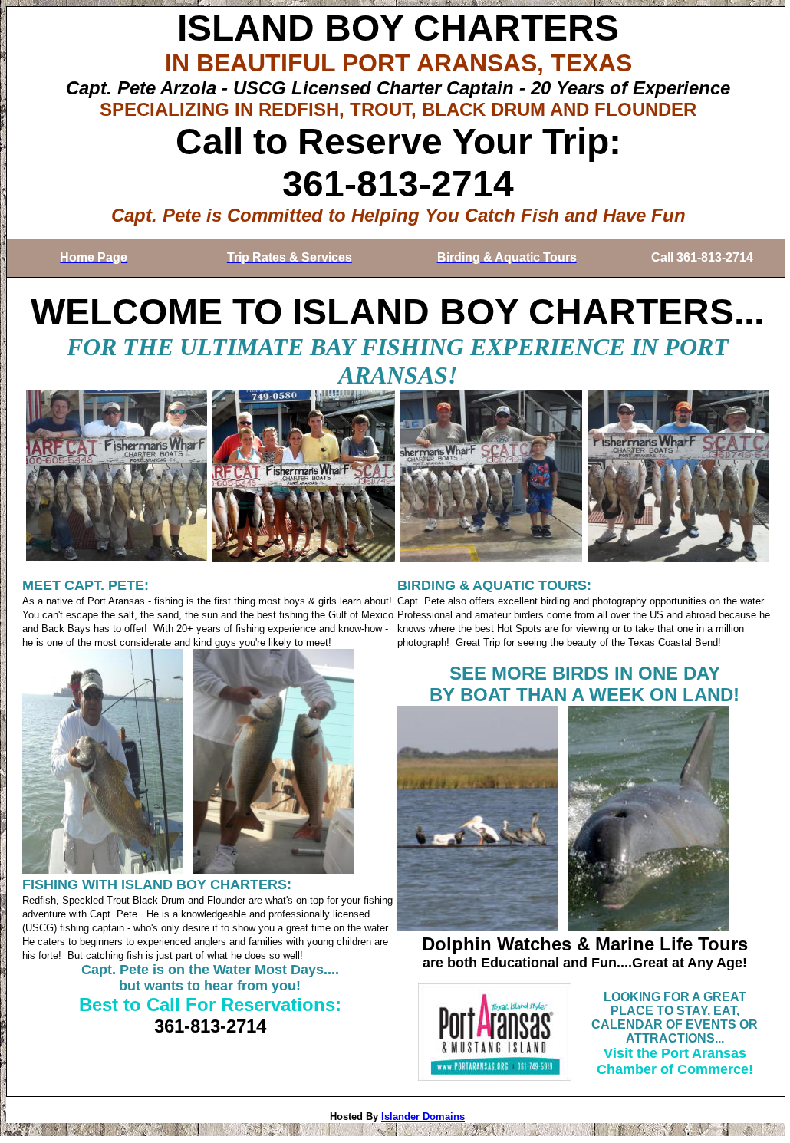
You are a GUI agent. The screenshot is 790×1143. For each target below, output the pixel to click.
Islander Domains (423, 1116)
